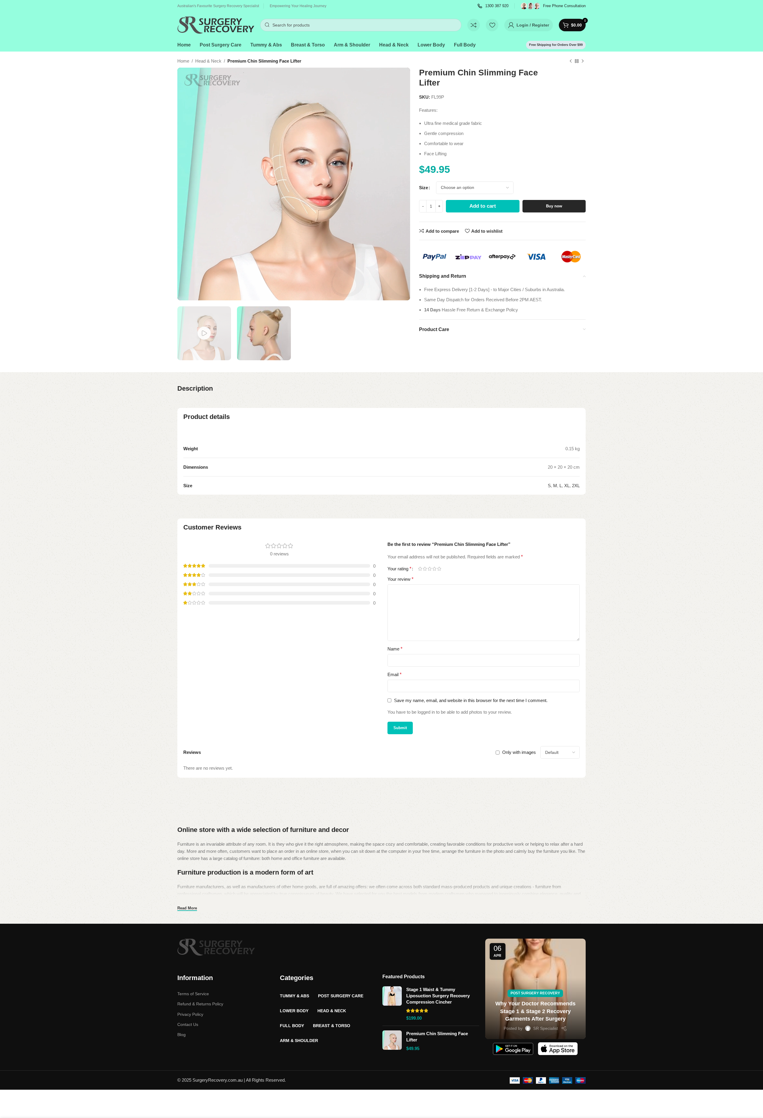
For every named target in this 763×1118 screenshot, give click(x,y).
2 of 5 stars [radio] (424, 568)
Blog (181, 1034)
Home (183, 60)
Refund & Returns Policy (200, 1003)
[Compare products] (473, 25)
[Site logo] (215, 24)
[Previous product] (571, 61)
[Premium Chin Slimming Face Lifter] (392, 1041)
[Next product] (583, 61)
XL (567, 485)
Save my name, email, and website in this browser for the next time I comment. (471, 700)
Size (423, 187)
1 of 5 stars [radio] (420, 568)
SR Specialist (545, 1028)
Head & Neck (208, 60)
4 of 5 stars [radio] (434, 568)
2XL (576, 485)
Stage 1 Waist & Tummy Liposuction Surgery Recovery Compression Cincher (438, 995)
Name (394, 648)
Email (394, 674)
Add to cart (482, 206)
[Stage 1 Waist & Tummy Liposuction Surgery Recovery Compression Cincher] (392, 1003)
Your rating (399, 568)
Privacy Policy (190, 1014)
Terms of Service (193, 993)
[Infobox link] (492, 6)
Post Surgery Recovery (535, 993)
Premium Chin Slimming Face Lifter (437, 1036)
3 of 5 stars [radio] (429, 568)
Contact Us (187, 1024)
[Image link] (216, 946)
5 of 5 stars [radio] (439, 568)
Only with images (519, 752)
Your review (400, 579)
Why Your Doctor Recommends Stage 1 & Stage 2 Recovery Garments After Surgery (535, 1011)
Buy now (554, 206)
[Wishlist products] (492, 25)
